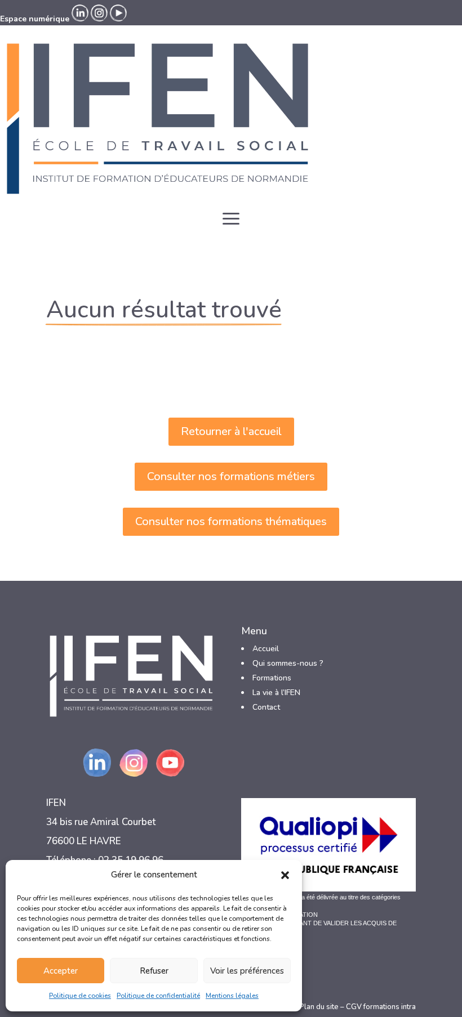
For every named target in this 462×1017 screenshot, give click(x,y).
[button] (285, 875)
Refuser (154, 970)
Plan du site (319, 1007)
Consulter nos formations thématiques (231, 521)
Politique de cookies (80, 995)
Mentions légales (232, 995)
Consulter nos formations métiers (231, 476)
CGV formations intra (381, 1007)
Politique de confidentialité (158, 995)
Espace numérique (34, 19)
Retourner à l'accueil (231, 431)
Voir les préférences (247, 970)
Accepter (60, 970)
